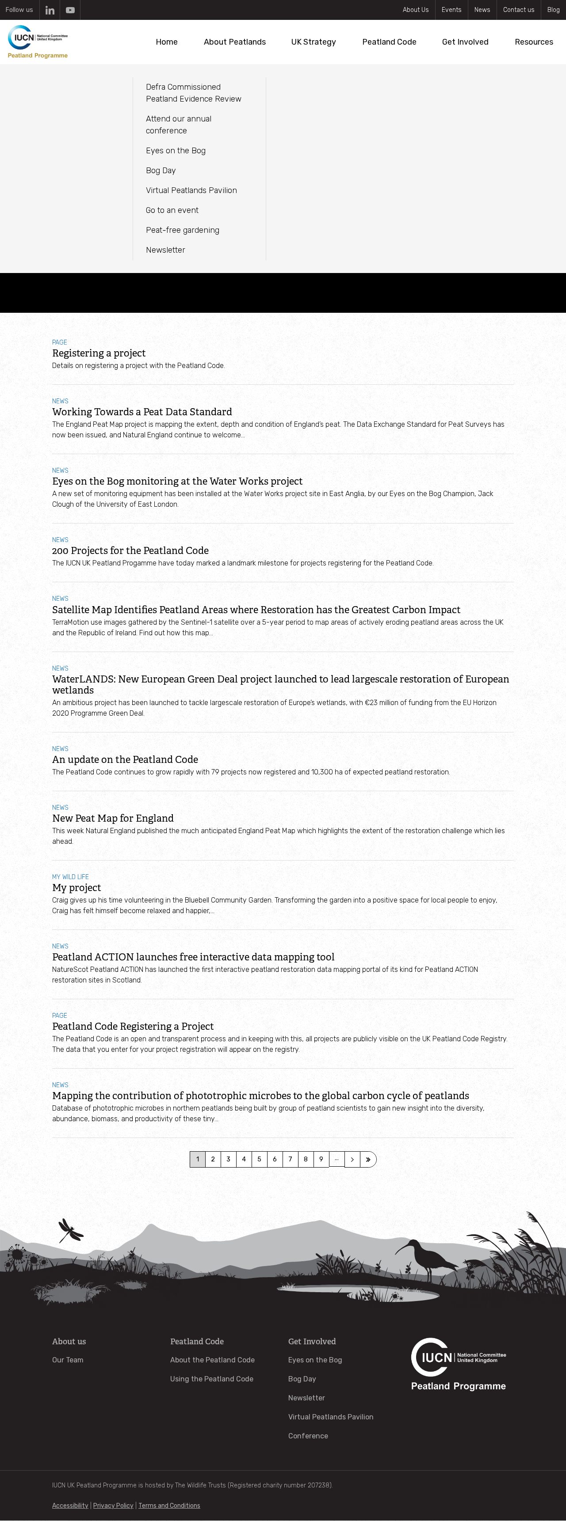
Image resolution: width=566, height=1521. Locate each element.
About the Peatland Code (212, 1360)
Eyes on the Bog (315, 1360)
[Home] (38, 42)
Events (452, 10)
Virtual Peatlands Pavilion (331, 1417)
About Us (416, 10)
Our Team (68, 1360)
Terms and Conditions (169, 1506)
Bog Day (302, 1379)
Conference (308, 1436)
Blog (553, 10)
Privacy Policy (113, 1506)
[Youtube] (70, 10)
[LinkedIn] (50, 10)
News (482, 10)
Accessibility (70, 1506)
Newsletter (306, 1398)
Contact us (519, 10)
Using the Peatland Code (211, 1379)
